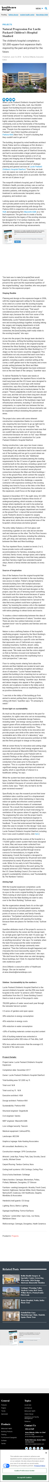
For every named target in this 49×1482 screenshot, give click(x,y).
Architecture (28, 1408)
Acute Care (27, 1405)
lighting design (13, 15)
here (37, 834)
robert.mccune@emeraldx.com (34, 1444)
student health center (27, 15)
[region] (24, 1465)
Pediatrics (27, 1421)
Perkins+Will (7, 135)
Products (4, 1405)
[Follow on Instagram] (30, 1448)
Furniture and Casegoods (9, 1437)
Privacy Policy (39, 1466)
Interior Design (28, 1414)
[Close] (46, 1452)
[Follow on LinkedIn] (26, 1448)
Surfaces (4, 1440)
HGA (4, 212)
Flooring (3, 1434)
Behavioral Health (29, 1411)
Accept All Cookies (24, 1477)
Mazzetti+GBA (30, 212)
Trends (3, 1411)
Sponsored (4, 1414)
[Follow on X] (38, 1448)
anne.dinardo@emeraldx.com (34, 1436)
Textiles (3, 1443)
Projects (7, 24)
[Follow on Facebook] (34, 1448)
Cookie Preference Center (24, 1471)
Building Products (6, 1431)
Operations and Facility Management (31, 1417)
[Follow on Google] (41, 1448)
